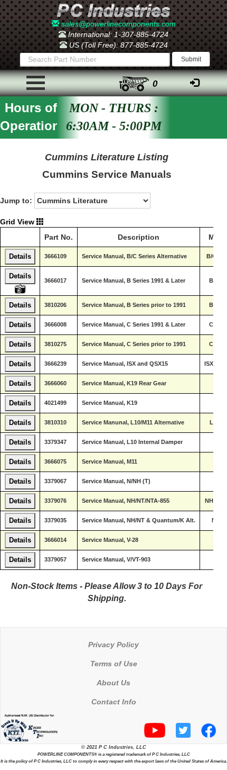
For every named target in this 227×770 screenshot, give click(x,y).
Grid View (18, 222)
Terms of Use (113, 663)
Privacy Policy (113, 644)
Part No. (58, 237)
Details (20, 256)
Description (138, 237)
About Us (113, 682)
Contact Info (113, 701)
